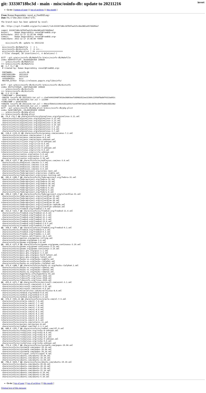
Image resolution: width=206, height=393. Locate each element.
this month (51, 10)
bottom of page (21, 10)
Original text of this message (13, 388)
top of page (19, 383)
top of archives (37, 10)
